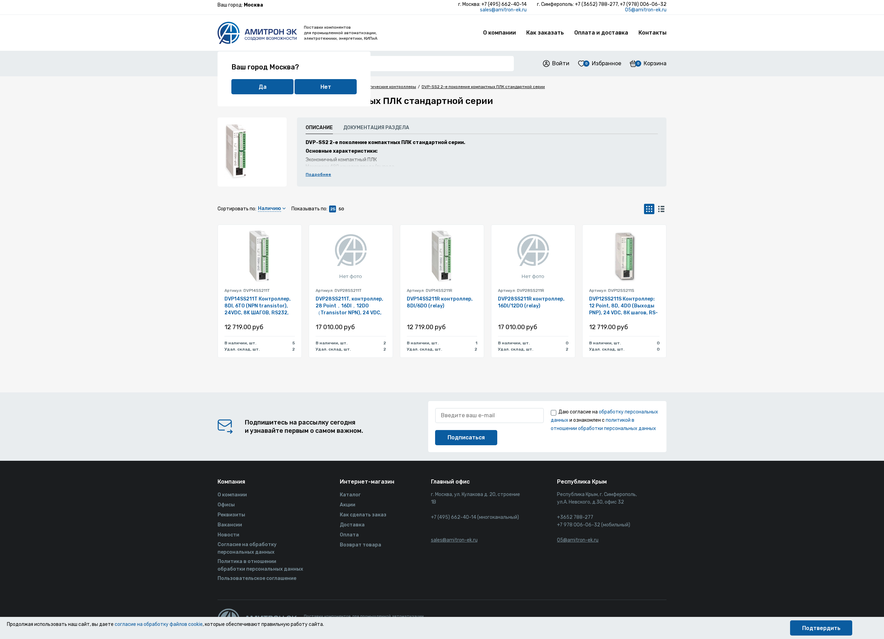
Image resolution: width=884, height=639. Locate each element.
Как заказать (545, 32)
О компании (499, 32)
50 (341, 209)
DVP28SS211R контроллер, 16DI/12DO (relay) (531, 302)
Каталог (350, 495)
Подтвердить (821, 628)
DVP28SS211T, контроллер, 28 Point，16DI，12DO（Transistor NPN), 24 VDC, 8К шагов (349, 306)
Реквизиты (231, 515)
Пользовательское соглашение (257, 578)
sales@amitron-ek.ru (503, 10)
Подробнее (318, 174)
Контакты (652, 32)
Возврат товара (360, 545)
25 (332, 209)
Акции (347, 505)
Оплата (349, 535)
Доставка (352, 525)
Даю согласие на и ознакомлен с (604, 420)
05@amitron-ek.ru (645, 10)
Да (263, 87)
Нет (325, 87)
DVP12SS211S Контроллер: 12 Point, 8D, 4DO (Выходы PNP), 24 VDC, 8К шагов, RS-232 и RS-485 (623, 306)
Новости (228, 535)
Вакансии (230, 525)
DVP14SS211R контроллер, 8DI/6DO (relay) (440, 302)
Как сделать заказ (363, 515)
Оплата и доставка (601, 32)
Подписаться (466, 437)
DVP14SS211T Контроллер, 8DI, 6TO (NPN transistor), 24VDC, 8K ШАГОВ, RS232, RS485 (257, 306)
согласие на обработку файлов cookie (159, 624)
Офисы (226, 505)
